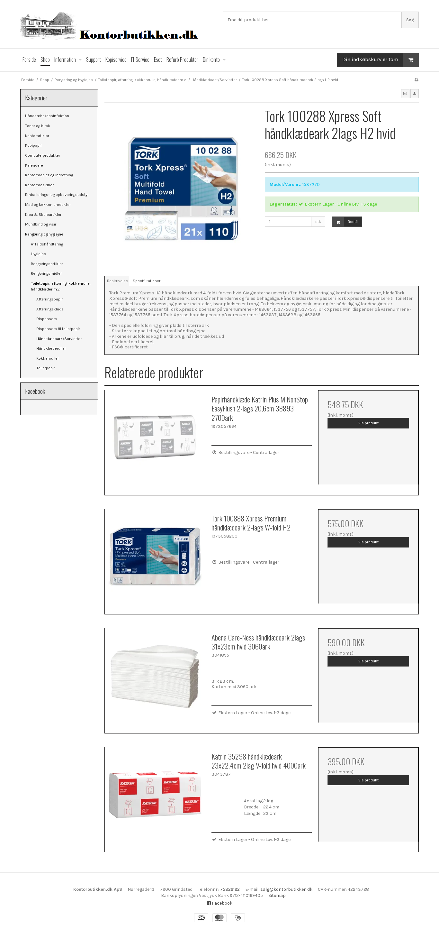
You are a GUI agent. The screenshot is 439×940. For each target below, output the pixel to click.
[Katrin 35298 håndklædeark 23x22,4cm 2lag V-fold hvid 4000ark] (155, 797)
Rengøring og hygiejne (44, 234)
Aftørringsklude (50, 309)
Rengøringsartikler (47, 264)
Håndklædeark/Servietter (59, 338)
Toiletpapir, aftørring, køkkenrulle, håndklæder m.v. (61, 286)
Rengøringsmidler (46, 273)
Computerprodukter (42, 155)
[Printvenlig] (416, 80)
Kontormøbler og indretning (49, 175)
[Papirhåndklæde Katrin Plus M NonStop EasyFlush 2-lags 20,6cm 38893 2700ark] (155, 440)
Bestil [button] (353, 221)
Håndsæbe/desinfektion (47, 116)
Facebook (221, 903)
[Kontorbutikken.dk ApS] (118, 26)
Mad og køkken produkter (48, 204)
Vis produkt (368, 423)
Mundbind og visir (40, 224)
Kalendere (34, 165)
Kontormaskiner (39, 185)
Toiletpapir (45, 368)
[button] (405, 93)
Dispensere (46, 319)
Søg (410, 20)
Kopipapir (33, 145)
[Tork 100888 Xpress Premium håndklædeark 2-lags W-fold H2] (155, 559)
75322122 (230, 889)
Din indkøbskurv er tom (370, 59)
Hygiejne (38, 254)
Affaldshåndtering (47, 244)
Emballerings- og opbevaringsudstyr (57, 194)
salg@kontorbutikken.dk (286, 889)
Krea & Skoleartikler (43, 214)
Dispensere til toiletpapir (58, 329)
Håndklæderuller (51, 348)
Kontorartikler (37, 136)
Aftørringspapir (49, 299)
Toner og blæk (37, 126)
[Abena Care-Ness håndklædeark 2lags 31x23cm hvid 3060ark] (155, 678)
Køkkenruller (47, 358)
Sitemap (277, 895)
